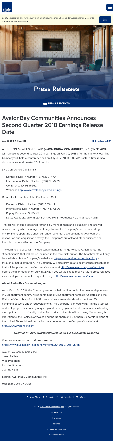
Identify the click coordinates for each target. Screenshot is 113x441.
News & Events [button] (58, 103)
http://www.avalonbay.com (18, 326)
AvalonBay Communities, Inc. (52, 406)
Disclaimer (56, 418)
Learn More (105, 20)
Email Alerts (33, 396)
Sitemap (81, 396)
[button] (109, 7)
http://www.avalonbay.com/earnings (39, 190)
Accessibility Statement (56, 429)
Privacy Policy (56, 413)
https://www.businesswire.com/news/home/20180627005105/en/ (41, 345)
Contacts (48, 396)
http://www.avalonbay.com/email (74, 276)
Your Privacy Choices (56, 434)
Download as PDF (103, 141)
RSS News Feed (65, 396)
